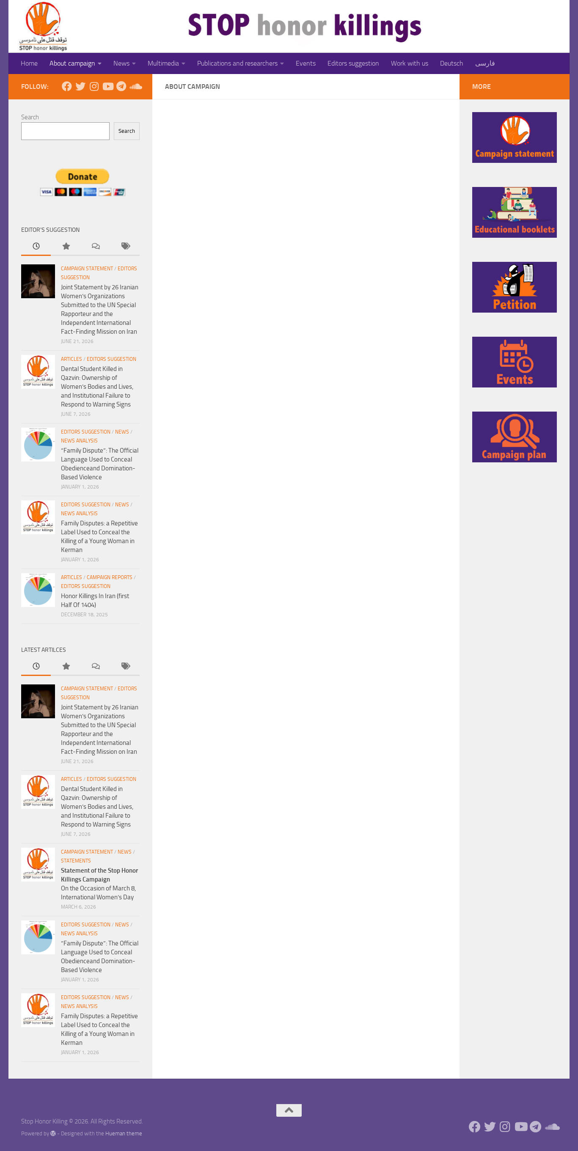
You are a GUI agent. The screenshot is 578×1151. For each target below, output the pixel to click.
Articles (71, 359)
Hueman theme (123, 1133)
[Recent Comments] (95, 247)
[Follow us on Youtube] (107, 86)
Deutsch (451, 63)
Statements (76, 861)
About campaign (72, 63)
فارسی (485, 63)
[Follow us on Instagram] (94, 86)
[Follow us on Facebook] (67, 86)
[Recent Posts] (36, 247)
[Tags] (125, 247)
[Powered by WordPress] (53, 1133)
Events (306, 63)
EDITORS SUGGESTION (111, 359)
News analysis (79, 441)
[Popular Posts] (65, 247)
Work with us (409, 63)
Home (29, 63)
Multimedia (163, 63)
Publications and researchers (237, 63)
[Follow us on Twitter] (80, 86)
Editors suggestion (353, 63)
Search (30, 117)
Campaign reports (109, 577)
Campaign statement (87, 269)
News (121, 63)
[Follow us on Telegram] (121, 86)
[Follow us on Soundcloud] (134, 86)
